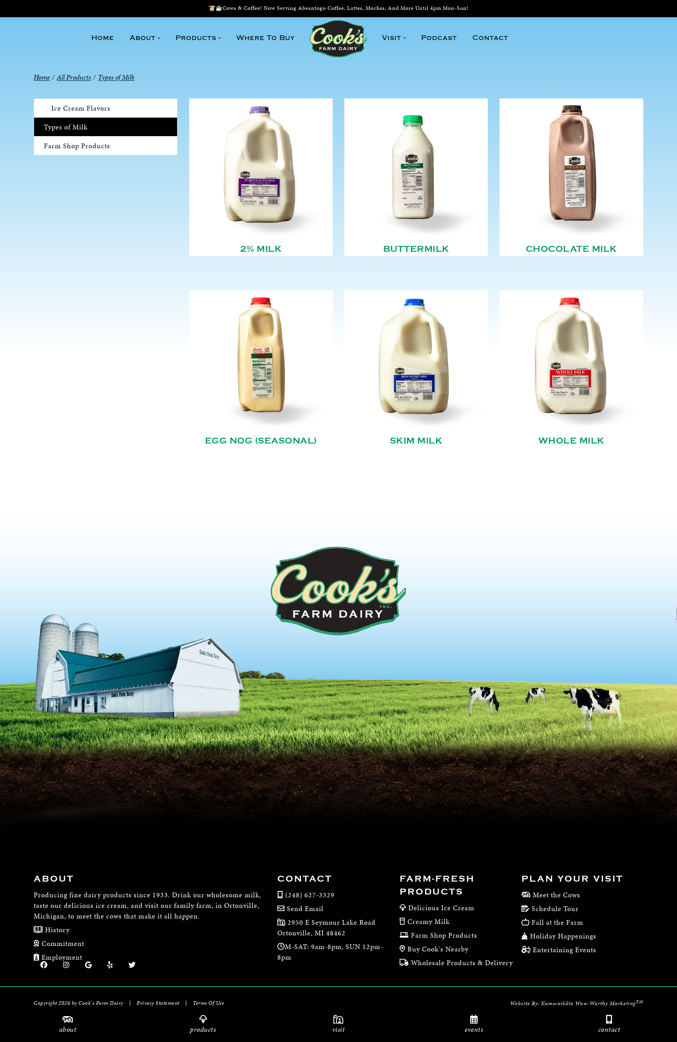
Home (42, 77)
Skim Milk (416, 441)
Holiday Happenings (563, 936)
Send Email (305, 908)
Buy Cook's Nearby (438, 949)
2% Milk (261, 249)
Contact (609, 1029)
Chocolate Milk (571, 249)
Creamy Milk (428, 921)
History (56, 930)
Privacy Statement (158, 1003)
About (68, 1029)
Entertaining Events (564, 950)
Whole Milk (571, 441)
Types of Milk (66, 127)
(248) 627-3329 (310, 895)
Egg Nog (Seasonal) (261, 441)
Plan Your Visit (572, 879)
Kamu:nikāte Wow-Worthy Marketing (592, 1003)
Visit (338, 1029)
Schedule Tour (555, 908)
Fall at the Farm (557, 922)
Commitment (62, 943)
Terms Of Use (208, 1003)
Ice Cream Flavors (80, 108)
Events (474, 1029)
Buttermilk (416, 249)
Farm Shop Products (77, 146)
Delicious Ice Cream (441, 908)
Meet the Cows (556, 895)
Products (203, 1029)
